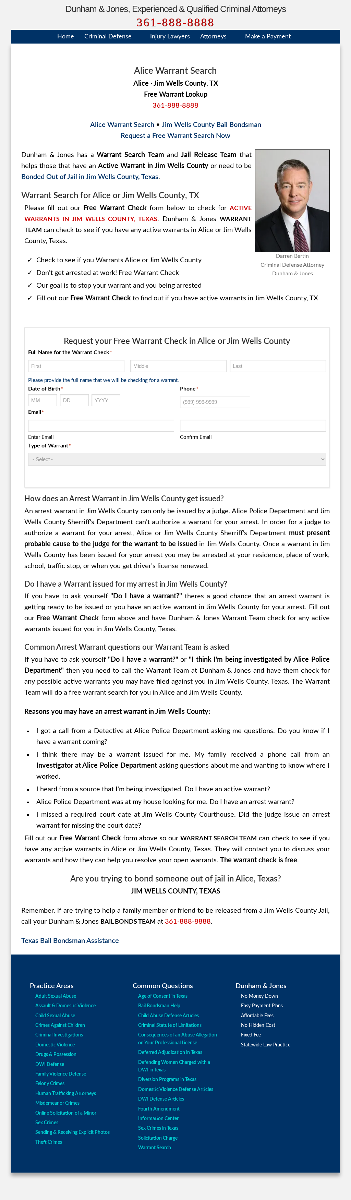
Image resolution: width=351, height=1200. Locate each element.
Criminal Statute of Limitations (170, 1025)
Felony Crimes (49, 1083)
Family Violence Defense (60, 1074)
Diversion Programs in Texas (167, 1079)
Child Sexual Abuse (55, 1015)
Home (65, 37)
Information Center (158, 1118)
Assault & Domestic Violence (65, 1006)
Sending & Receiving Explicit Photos (72, 1132)
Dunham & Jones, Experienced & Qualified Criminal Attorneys (175, 9)
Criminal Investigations (59, 1035)
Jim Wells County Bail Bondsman (211, 124)
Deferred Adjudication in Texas (170, 1052)
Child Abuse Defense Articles (168, 1015)
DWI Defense (49, 1064)
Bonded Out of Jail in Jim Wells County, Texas (89, 176)
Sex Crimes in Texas (158, 1128)
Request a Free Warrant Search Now (175, 135)
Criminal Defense (108, 37)
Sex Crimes (46, 1122)
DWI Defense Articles (161, 1099)
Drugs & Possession (55, 1054)
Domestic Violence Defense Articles (175, 1089)
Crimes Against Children (60, 1025)
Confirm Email (196, 437)
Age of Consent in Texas (162, 996)
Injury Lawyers (170, 37)
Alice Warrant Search (122, 124)
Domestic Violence (55, 1045)
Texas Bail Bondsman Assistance (70, 940)
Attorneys (213, 37)
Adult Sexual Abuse (55, 996)
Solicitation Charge (158, 1138)
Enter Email (41, 437)
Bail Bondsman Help (159, 1006)
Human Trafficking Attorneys (65, 1093)
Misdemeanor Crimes (57, 1103)
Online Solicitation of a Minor (65, 1113)
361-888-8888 (175, 22)
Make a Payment (268, 37)
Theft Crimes (48, 1142)
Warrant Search (154, 1147)
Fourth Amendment (159, 1109)
